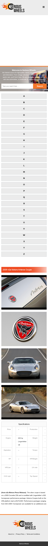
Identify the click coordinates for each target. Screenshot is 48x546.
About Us (11, 534)
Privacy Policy (20, 534)
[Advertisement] (24, 40)
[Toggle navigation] (43, 7)
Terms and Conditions (33, 534)
